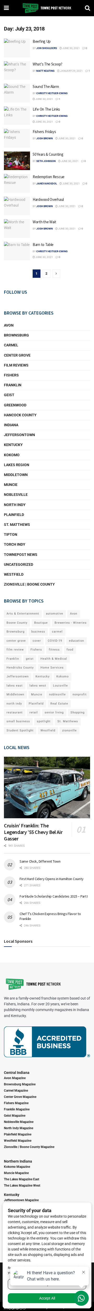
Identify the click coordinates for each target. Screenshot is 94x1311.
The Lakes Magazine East (21, 1179)
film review (15, 649)
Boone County (17, 622)
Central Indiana (17, 1073)
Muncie (10, 485)
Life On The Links (46, 109)
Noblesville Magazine (18, 1122)
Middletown (16, 475)
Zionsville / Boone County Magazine (29, 1147)
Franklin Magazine (17, 1109)
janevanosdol (46, 183)
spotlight (44, 721)
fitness (54, 649)
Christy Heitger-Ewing (52, 93)
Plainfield (14, 515)
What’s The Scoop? (47, 64)
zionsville (69, 730)
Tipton (10, 534)
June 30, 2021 (71, 48)
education (76, 640)
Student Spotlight (20, 730)
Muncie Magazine (16, 1173)
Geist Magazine (14, 1115)
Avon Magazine (15, 1078)
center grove (16, 640)
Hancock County (20, 415)
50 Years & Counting (48, 154)
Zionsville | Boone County (29, 584)
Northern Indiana (18, 1161)
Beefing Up (42, 41)
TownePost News (20, 554)
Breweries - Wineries (71, 622)
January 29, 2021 (71, 70)
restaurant (15, 712)
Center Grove (17, 355)
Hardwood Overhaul (48, 199)
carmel (57, 631)
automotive (54, 613)
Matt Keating (45, 70)
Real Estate (59, 703)
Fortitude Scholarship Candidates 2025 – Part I (54, 896)
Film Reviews (16, 365)
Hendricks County (20, 667)
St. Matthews (17, 524)
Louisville (60, 685)
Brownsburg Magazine (20, 1084)
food (70, 649)
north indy (14, 703)
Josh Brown (44, 138)
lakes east (15, 685)
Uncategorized (18, 564)
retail (34, 712)
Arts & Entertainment (23, 613)
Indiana (11, 425)
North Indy (15, 505)
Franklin (12, 385)
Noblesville (16, 494)
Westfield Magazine (17, 1140)
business (38, 631)
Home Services (52, 667)
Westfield (14, 574)
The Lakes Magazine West (22, 1185)
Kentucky (13, 445)
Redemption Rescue (48, 176)
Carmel (11, 345)
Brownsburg (16, 335)
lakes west (38, 685)
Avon (9, 325)
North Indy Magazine (18, 1128)
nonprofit (80, 694)
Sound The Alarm (46, 86)
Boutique (41, 622)
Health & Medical (53, 658)
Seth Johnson (46, 161)
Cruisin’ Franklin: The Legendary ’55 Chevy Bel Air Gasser (33, 832)
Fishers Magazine (16, 1103)
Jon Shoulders (46, 48)
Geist (9, 395)
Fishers (11, 375)
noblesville (57, 694)
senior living (54, 712)
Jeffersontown (19, 435)
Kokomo (12, 455)
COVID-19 (55, 640)
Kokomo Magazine (17, 1167)
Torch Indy (14, 544)
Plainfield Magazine (17, 1134)
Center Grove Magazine (20, 1097)
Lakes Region (16, 465)
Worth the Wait (44, 221)
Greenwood (15, 405)
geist (30, 658)
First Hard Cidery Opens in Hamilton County (51, 878)
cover (37, 640)
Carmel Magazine (16, 1090)
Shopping (77, 712)
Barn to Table (43, 244)
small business (18, 721)
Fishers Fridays (44, 131)
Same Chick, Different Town (40, 861)
